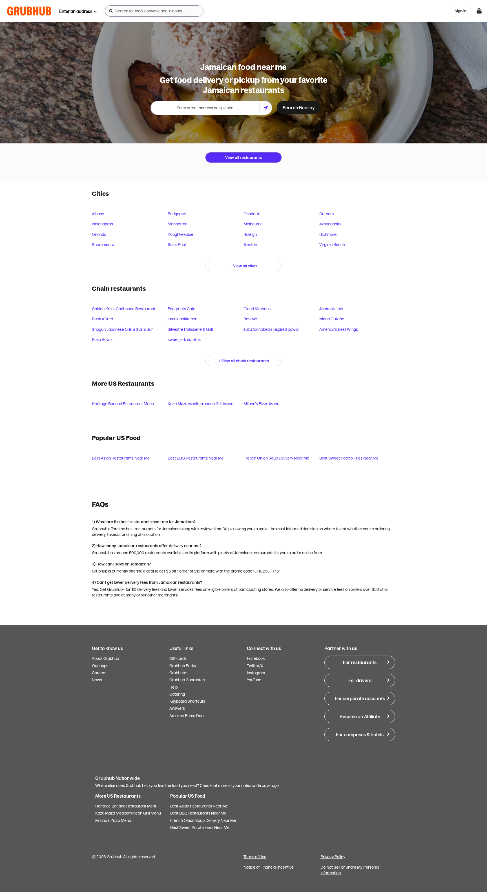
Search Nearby (299, 107)
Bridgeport (177, 213)
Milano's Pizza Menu (261, 403)
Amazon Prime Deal (186, 715)
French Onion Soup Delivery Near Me (276, 458)
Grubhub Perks (182, 665)
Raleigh (250, 234)
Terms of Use (255, 856)
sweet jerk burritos (184, 339)
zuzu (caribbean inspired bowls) (272, 329)
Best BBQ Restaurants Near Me (196, 458)
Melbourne (253, 224)
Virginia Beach (332, 244)
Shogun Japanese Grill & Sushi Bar (122, 329)
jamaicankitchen (182, 318)
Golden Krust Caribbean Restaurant (123, 308)
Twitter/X (255, 665)
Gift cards (178, 658)
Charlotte (252, 213)
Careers (99, 672)
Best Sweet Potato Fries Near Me (348, 458)
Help (173, 687)
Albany (98, 213)
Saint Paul (177, 244)
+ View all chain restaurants (243, 360)
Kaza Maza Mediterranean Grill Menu (200, 403)
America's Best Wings (338, 329)
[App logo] (29, 11)
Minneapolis (330, 224)
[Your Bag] (479, 11)
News (97, 679)
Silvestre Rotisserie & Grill (190, 329)
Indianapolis (102, 224)
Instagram (256, 672)
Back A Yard (102, 318)
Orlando (99, 234)
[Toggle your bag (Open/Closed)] (479, 11)
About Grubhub (105, 658)
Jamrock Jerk (331, 308)
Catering (177, 694)
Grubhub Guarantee (187, 679)
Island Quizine (331, 318)
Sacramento (103, 244)
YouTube (254, 679)
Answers (177, 708)
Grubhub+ (178, 672)
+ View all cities (243, 266)
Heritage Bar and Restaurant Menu (123, 403)
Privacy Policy (332, 856)
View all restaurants (243, 157)
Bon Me (250, 318)
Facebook (256, 658)
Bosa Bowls (102, 339)
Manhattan (177, 224)
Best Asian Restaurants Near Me (121, 458)
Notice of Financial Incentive (269, 867)
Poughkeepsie (180, 234)
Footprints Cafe (181, 308)
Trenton (250, 244)
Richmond (328, 234)
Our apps (100, 665)
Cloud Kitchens (257, 308)
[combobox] (154, 11)
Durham (326, 213)
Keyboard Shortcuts (187, 701)
